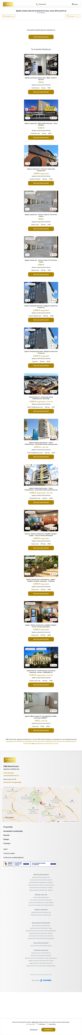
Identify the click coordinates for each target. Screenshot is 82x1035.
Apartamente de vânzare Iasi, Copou (41, 880)
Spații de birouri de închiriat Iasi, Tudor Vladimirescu (41, 958)
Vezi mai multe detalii (41, 92)
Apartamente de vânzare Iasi (41, 877)
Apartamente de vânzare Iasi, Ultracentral (41, 885)
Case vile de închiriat (41, 943)
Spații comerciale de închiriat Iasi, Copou (41, 960)
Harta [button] (54, 72)
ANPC (5, 849)
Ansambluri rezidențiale (13, 831)
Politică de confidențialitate (13, 858)
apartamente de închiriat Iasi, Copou (46, 743)
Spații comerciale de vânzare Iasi (41, 915)
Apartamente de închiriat (41, 923)
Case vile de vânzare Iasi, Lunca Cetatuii (41, 902)
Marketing (52, 1024)
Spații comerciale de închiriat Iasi (41, 955)
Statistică (42, 1024)
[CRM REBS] (45, 980)
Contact (6, 843)
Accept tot (48, 1029)
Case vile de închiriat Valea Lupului (41, 945)
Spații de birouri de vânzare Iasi (41, 912)
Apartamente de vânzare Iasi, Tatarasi (41, 890)
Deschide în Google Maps (12, 782)
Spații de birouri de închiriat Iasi (41, 953)
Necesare (32, 1024)
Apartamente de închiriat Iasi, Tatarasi (41, 933)
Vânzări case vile (41, 894)
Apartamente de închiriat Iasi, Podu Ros (41, 936)
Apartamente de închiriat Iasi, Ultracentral (41, 938)
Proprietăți (7, 827)
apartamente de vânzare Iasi (54, 741)
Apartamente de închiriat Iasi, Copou (41, 928)
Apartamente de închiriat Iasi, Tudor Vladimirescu (41, 930)
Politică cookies (9, 853)
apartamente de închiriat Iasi (15, 741)
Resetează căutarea (41, 37)
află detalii (35, 1022)
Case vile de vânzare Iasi (41, 897)
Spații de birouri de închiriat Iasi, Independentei (41, 966)
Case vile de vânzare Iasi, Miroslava (41, 900)
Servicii (6, 835)
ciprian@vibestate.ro (11, 775)
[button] (78, 16)
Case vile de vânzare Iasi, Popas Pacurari (41, 905)
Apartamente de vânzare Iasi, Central (41, 887)
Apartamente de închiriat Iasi (41, 925)
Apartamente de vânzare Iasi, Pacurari (41, 882)
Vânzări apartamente (41, 874)
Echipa (6, 839)
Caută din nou (9, 16)
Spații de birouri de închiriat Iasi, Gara (41, 963)
